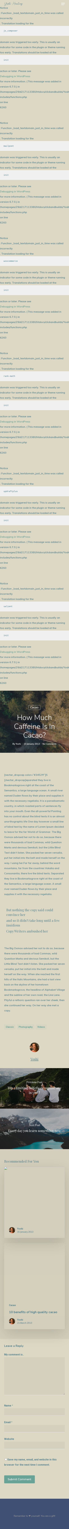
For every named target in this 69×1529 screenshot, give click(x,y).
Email (8, 1422)
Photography (26, 1027)
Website (9, 1439)
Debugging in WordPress (15, 76)
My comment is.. (14, 1354)
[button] (63, 4)
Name (8, 1405)
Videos (41, 1027)
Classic (10, 1027)
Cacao (34, 707)
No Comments (49, 744)
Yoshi (18, 744)
